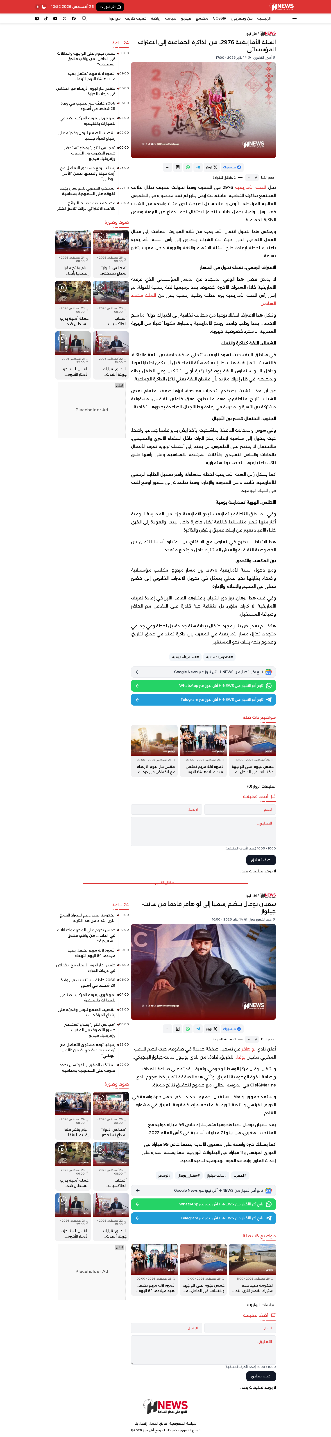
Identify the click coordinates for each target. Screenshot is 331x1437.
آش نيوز (251, 34)
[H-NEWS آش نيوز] (281, 6)
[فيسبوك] (74, 18)
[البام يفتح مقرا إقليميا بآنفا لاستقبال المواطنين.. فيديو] (73, 254)
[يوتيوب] (55, 18)
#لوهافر (164, 1175)
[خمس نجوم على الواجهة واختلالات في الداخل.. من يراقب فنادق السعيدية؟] (252, 751)
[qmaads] (166, 1406)
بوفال (239, 1057)
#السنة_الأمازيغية (185, 657)
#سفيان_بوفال (189, 1175)
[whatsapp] (188, 167)
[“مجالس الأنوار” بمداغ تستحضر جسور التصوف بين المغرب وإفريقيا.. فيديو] (92, 155)
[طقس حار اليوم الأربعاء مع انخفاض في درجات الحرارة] (154, 751)
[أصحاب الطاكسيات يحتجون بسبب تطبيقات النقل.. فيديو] (111, 305)
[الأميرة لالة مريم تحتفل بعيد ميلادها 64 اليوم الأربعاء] (203, 751)
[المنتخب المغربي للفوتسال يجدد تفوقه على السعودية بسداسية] (92, 192)
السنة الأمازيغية (250, 187)
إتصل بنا (141, 1423)
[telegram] (198, 167)
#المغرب (240, 1175)
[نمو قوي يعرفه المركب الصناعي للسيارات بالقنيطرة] (92, 122)
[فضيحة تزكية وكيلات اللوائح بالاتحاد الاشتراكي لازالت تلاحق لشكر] (92, 207)
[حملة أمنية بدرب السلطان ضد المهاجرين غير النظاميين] (73, 305)
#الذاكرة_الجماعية (219, 657)
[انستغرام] (37, 18)
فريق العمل (158, 1423)
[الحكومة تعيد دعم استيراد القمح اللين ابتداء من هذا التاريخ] (252, 1270)
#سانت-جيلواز (217, 1175)
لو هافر (249, 1049)
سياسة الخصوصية (182, 1423)
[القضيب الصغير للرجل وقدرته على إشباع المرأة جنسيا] (92, 137)
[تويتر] (64, 18)
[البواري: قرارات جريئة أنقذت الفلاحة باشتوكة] (111, 355)
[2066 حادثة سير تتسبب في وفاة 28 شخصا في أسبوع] (92, 107)
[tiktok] (46, 18)
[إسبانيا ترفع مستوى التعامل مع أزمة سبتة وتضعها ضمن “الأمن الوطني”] (92, 175)
